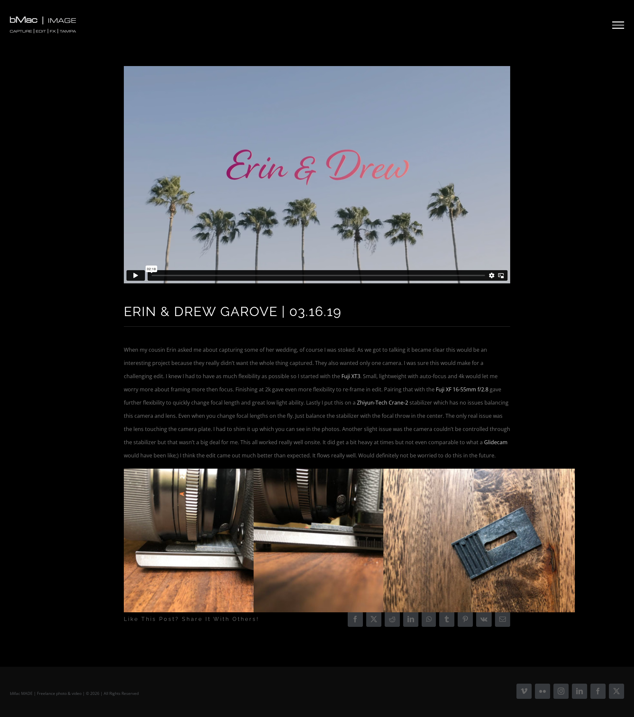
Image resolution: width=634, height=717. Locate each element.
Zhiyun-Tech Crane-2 (382, 402)
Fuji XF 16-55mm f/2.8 (462, 389)
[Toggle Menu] (618, 25)
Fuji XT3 (350, 376)
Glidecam (496, 442)
